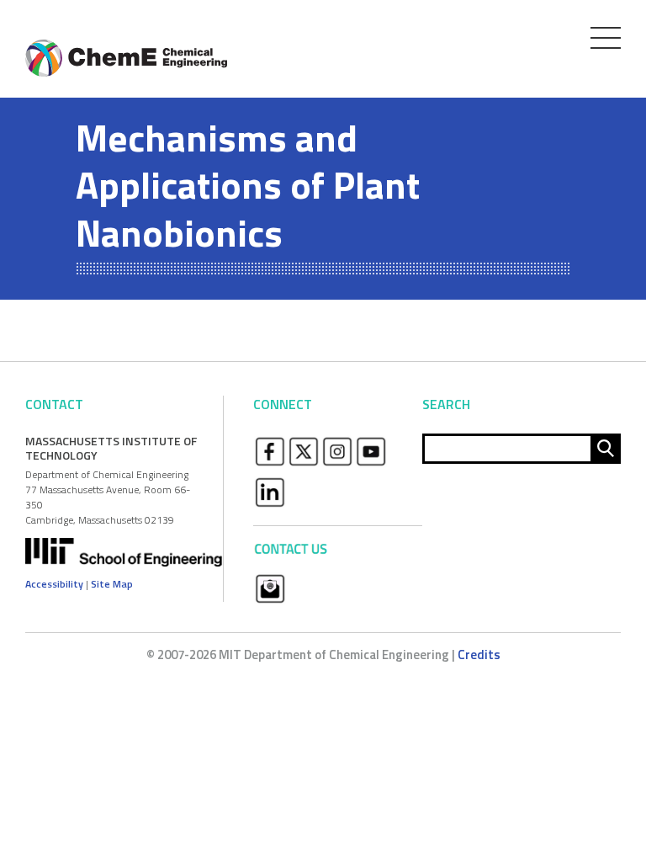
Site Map (112, 584)
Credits (479, 654)
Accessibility (54, 584)
